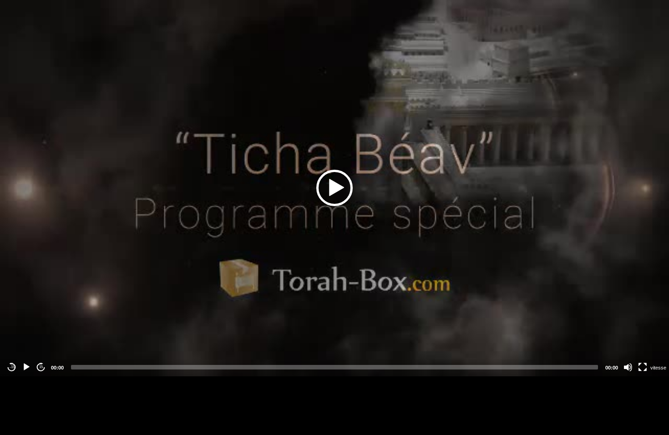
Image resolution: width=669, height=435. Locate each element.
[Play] (26, 367)
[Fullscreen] (642, 367)
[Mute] (628, 367)
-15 (12, 367)
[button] (334, 188)
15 (41, 367)
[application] (334, 188)
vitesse (658, 367)
